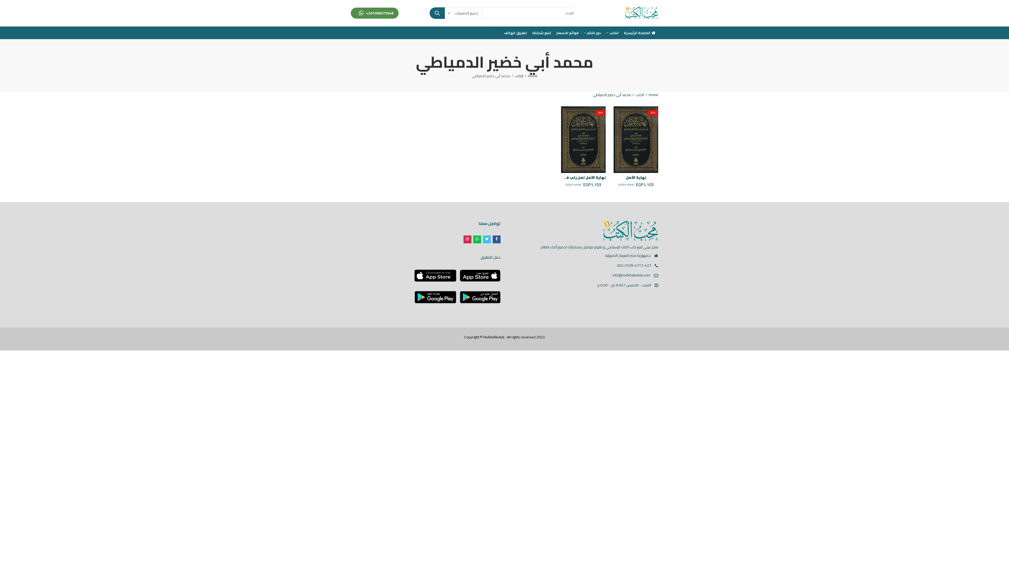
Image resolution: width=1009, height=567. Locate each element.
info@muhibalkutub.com (631, 275)
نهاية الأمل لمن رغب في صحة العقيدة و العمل (565, 177)
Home (532, 76)
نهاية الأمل (636, 177)
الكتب (519, 76)
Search (437, 13)
